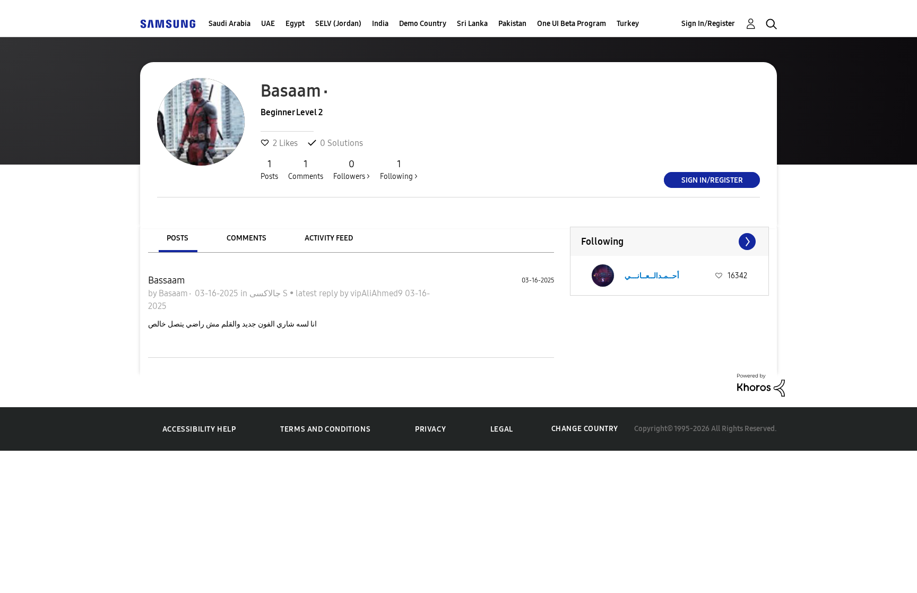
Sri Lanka (472, 23)
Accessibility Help (199, 429)
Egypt (295, 23)
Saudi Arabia (229, 23)
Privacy (430, 429)
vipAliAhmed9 (377, 293)
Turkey (628, 23)
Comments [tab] (246, 238)
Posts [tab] (177, 238)
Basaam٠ (177, 293)
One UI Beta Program (571, 23)
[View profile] (603, 275)
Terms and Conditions (325, 429)
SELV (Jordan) (338, 23)
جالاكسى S (269, 293)
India (380, 23)
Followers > (351, 169)
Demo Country (422, 23)
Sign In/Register (708, 23)
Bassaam (166, 280)
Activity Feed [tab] (329, 238)
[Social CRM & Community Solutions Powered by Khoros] (761, 384)
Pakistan (512, 23)
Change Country (584, 428)
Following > (399, 169)
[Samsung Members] (167, 24)
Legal (501, 429)
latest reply (318, 293)
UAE (268, 23)
